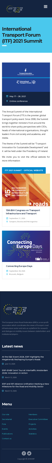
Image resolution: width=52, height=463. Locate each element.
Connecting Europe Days (19, 266)
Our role (5, 414)
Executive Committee (38, 419)
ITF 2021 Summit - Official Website (24, 170)
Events (5, 429)
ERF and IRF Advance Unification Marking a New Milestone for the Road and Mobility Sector (25, 385)
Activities (32, 429)
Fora (4, 424)
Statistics (32, 434)
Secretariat (7, 419)
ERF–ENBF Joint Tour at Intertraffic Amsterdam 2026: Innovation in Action (25, 371)
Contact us (6, 438)
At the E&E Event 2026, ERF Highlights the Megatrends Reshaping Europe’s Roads (23, 358)
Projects (32, 424)
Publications (7, 434)
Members (33, 414)
